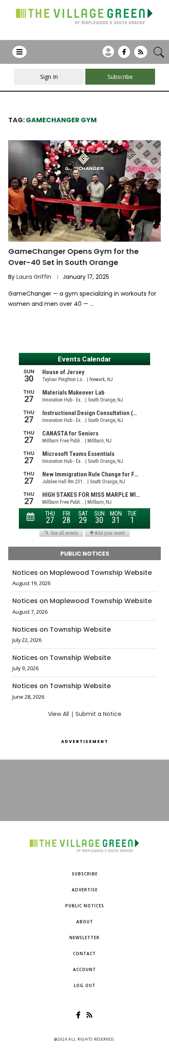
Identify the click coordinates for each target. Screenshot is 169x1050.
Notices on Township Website (61, 629)
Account (84, 969)
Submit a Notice (98, 714)
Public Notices (84, 906)
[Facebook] (124, 55)
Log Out (85, 985)
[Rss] (140, 55)
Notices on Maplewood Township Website (82, 572)
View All (58, 714)
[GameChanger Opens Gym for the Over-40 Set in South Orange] (84, 191)
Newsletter (84, 937)
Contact (84, 953)
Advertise (85, 890)
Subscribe (85, 874)
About (84, 921)
